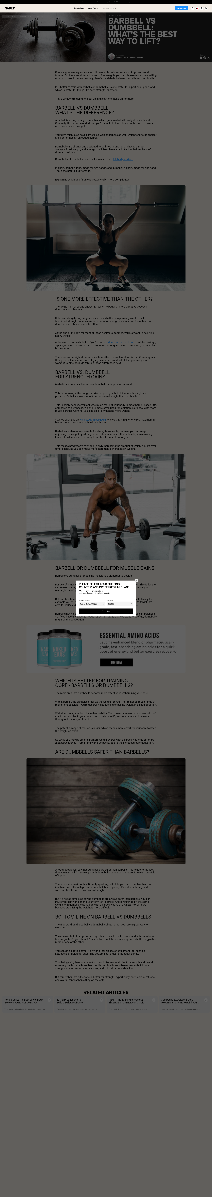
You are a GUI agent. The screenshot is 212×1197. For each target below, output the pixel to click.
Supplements (108, 8)
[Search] (192, 8)
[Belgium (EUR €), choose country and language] (197, 8)
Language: (110, 600)
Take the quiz (181, 8)
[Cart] (206, 8)
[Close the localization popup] (136, 580)
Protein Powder (92, 8)
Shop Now (106, 611)
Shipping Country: (84, 600)
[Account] (201, 8)
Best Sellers (79, 8)
